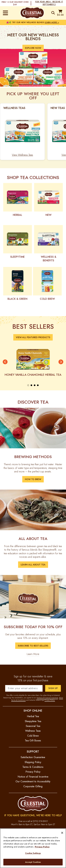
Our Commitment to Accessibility (33, 781)
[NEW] (48, 197)
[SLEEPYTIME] (17, 239)
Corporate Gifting (32, 786)
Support (33, 751)
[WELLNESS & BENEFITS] (48, 239)
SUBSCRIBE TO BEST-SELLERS (33, 645)
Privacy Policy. (50, 700)
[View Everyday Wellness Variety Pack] (22, 131)
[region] (33, 848)
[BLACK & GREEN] (17, 281)
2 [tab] (31, 385)
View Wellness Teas (22, 155)
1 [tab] (28, 385)
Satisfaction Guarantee (33, 757)
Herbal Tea (33, 716)
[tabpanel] (33, 361)
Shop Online (33, 711)
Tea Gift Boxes (33, 740)
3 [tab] (34, 385)
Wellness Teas (33, 731)
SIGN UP (53, 688)
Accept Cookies (33, 862)
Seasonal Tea (33, 726)
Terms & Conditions (32, 767)
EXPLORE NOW (33, 48)
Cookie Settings (33, 853)
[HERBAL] (17, 197)
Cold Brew (33, 736)
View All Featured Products (33, 337)
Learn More (33, 654)
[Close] (62, 832)
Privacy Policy (32, 772)
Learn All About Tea (33, 564)
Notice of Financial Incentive (47, 697)
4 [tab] (38, 385)
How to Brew (33, 479)
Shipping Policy (33, 762)
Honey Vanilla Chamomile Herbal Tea (33, 375)
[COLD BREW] (47, 281)
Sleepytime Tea (33, 721)
